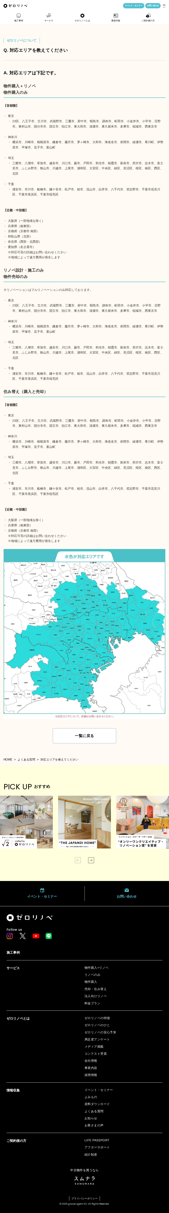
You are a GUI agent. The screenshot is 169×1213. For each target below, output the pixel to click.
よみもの (90, 1097)
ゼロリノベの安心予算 (100, 1032)
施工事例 (18, 20)
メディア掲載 (94, 1046)
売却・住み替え (95, 989)
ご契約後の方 (148, 20)
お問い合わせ (153, 5)
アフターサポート (97, 1147)
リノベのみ (92, 974)
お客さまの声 (94, 1125)
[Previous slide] (78, 860)
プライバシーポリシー (84, 1198)
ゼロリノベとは (82, 20)
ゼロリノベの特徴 (97, 1018)
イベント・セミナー (134, 5)
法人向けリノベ (95, 996)
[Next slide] (91, 860)
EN (164, 5)
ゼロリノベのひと (97, 1025)
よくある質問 (26, 759)
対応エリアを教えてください (59, 759)
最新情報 (115, 20)
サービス (48, 20)
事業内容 (90, 1068)
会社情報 (90, 1060)
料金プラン (92, 1003)
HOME (8, 759)
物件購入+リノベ (96, 967)
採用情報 (90, 1075)
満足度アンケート (97, 1039)
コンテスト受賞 (95, 1053)
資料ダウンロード (97, 1104)
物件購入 (90, 981)
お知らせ (90, 1118)
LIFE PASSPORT (96, 1140)
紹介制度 (90, 1154)
